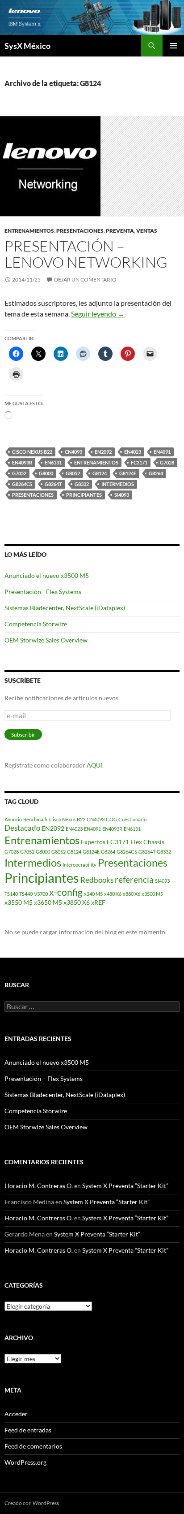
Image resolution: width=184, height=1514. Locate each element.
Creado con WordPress (31, 1503)
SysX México (27, 46)
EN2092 (103, 452)
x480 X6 (112, 894)
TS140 (11, 894)
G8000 (46, 473)
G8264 (156, 473)
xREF (98, 902)
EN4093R (22, 462)
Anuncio (13, 819)
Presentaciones (80, 230)
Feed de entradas (27, 1430)
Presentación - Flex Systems (42, 591)
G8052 (73, 473)
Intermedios (117, 484)
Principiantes (84, 495)
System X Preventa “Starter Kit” (125, 1185)
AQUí (94, 765)
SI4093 (121, 495)
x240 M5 (93, 894)
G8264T (53, 484)
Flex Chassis (147, 842)
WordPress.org (25, 1462)
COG (111, 819)
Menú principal (173, 45)
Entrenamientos (29, 230)
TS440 (26, 894)
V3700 (41, 894)
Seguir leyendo (98, 313)
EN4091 (162, 452)
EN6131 (53, 462)
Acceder (16, 1414)
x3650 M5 (48, 902)
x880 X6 (131, 894)
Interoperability (79, 865)
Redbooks (96, 880)
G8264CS (22, 484)
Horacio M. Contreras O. (38, 1185)
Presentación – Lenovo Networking (85, 254)
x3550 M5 (18, 902)
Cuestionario (132, 819)
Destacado (22, 828)
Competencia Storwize (35, 624)
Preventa (120, 230)
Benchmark (35, 819)
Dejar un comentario (85, 279)
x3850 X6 (76, 902)
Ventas (146, 230)
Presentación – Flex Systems (43, 1078)
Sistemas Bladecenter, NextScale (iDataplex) (64, 608)
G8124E (127, 473)
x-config (66, 892)
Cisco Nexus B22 (32, 452)
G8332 (82, 484)
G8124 (99, 473)
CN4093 (73, 452)
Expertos (93, 842)
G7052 (19, 473)
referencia (134, 879)
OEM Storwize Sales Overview (46, 640)
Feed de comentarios (33, 1446)
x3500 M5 (152, 894)
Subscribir (23, 734)
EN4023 (132, 452)
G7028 (167, 462)
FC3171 (139, 462)
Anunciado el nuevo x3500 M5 (46, 575)
